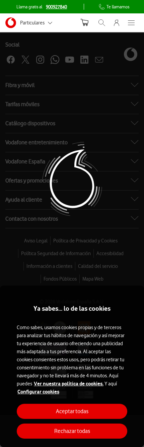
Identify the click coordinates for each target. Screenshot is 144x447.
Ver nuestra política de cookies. (68, 383)
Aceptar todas (72, 411)
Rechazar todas (72, 431)
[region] (72, 366)
